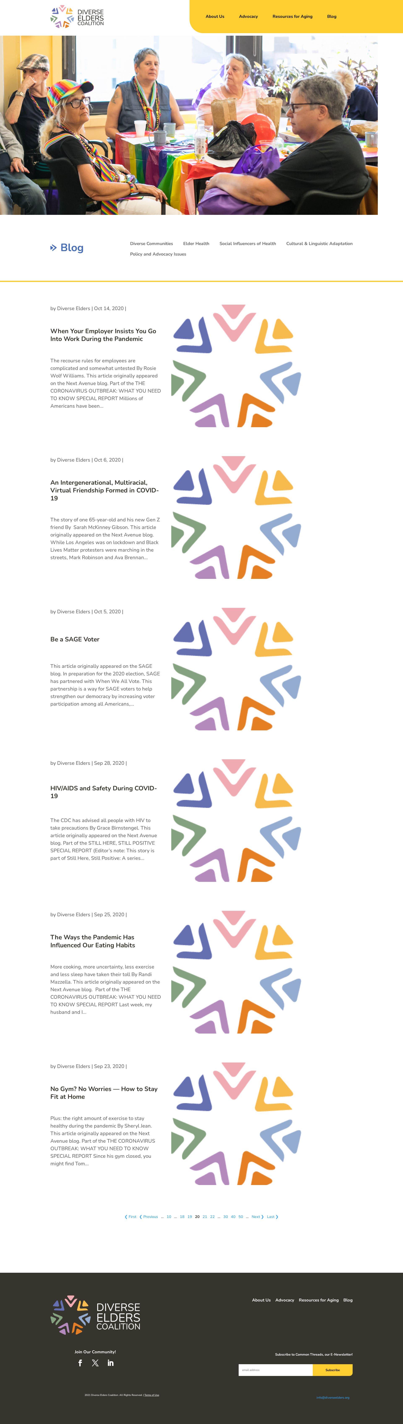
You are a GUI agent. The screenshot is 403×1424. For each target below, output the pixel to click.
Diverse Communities (151, 244)
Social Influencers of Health (248, 244)
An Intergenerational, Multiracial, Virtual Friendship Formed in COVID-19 (104, 490)
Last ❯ (273, 1216)
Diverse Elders (73, 308)
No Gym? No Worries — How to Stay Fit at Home (104, 1093)
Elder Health (196, 244)
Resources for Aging (293, 16)
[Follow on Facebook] (80, 1363)
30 (225, 1216)
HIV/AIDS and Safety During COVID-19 (103, 792)
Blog (331, 16)
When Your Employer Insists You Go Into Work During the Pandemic (103, 335)
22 (212, 1216)
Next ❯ (258, 1216)
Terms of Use (151, 1395)
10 (169, 1216)
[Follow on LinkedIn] (110, 1363)
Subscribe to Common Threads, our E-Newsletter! (314, 1354)
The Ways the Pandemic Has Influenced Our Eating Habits (92, 941)
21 (205, 1216)
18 (182, 1216)
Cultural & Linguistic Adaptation (319, 244)
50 (240, 1216)
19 (189, 1216)
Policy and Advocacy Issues (158, 254)
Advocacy (248, 16)
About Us (215, 16)
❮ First (130, 1216)
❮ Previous (148, 1216)
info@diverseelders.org (333, 1397)
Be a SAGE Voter (74, 639)
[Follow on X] (95, 1363)
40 (233, 1216)
